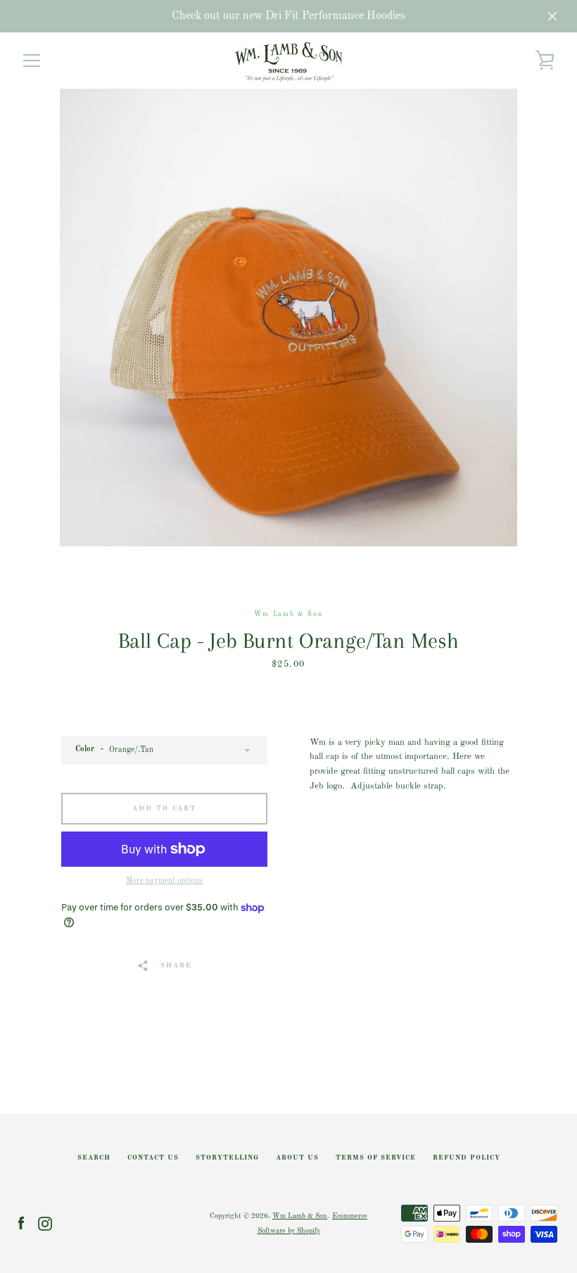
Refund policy (466, 1158)
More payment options (164, 881)
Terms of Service (376, 1158)
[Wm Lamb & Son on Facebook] (21, 1223)
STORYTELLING (227, 1158)
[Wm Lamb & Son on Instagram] (45, 1223)
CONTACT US (153, 1158)
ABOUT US (297, 1158)
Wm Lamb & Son (299, 1215)
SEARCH (93, 1158)
